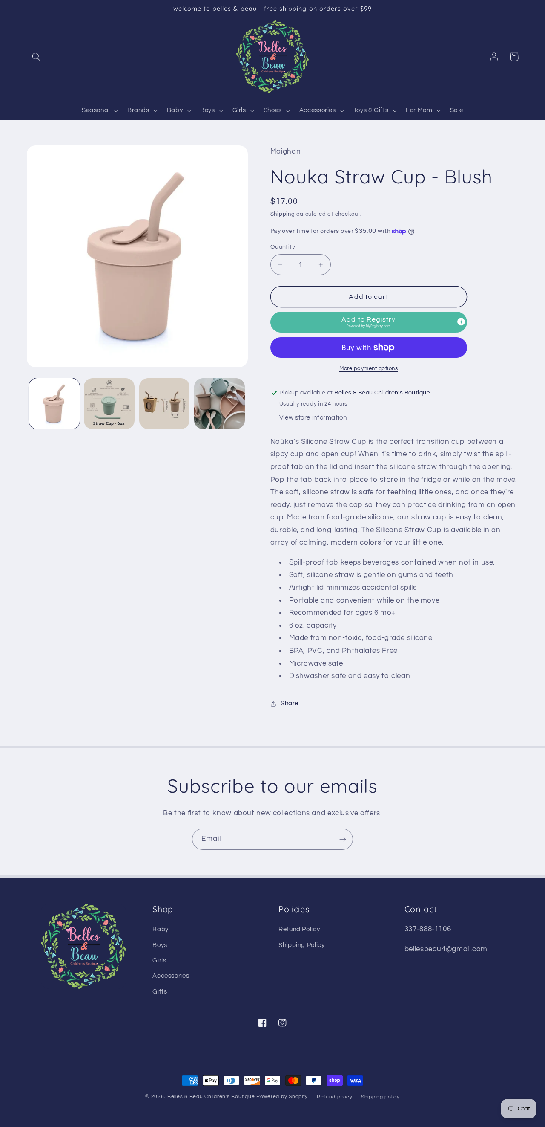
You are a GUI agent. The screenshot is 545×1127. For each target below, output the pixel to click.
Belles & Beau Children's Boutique (211, 1096)
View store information (313, 417)
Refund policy (335, 1097)
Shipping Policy (301, 945)
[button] (36, 57)
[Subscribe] (343, 839)
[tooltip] (461, 321)
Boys (159, 945)
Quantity (282, 247)
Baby (160, 929)
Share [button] (289, 703)
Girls (159, 960)
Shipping (282, 214)
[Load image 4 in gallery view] (219, 403)
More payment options (368, 368)
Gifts (159, 991)
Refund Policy (299, 929)
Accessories (170, 976)
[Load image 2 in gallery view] (109, 403)
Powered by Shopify (282, 1096)
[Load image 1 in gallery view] (54, 403)
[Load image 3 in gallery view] (164, 403)
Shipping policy (380, 1097)
